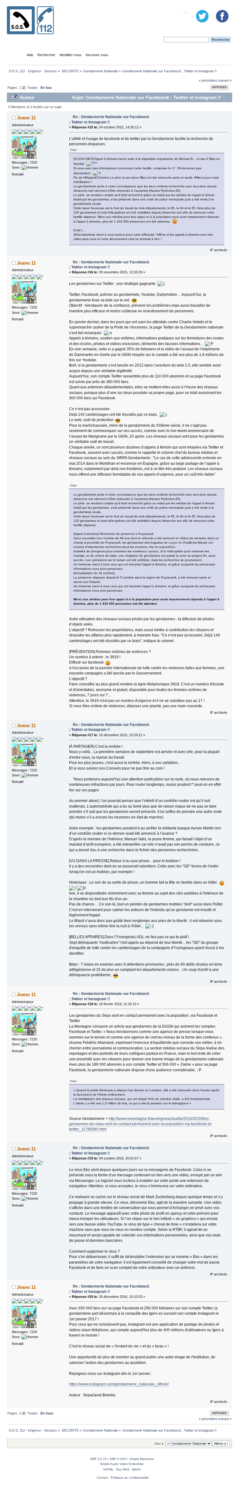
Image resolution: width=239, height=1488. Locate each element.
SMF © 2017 (119, 1459)
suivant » (225, 80)
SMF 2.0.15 (98, 1459)
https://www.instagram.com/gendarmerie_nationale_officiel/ (119, 1384)
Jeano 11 (26, 117)
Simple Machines (141, 1459)
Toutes (32, 87)
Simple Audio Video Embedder (122, 1464)
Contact (102, 1477)
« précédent (208, 80)
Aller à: (159, 1443)
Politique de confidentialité (130, 1477)
